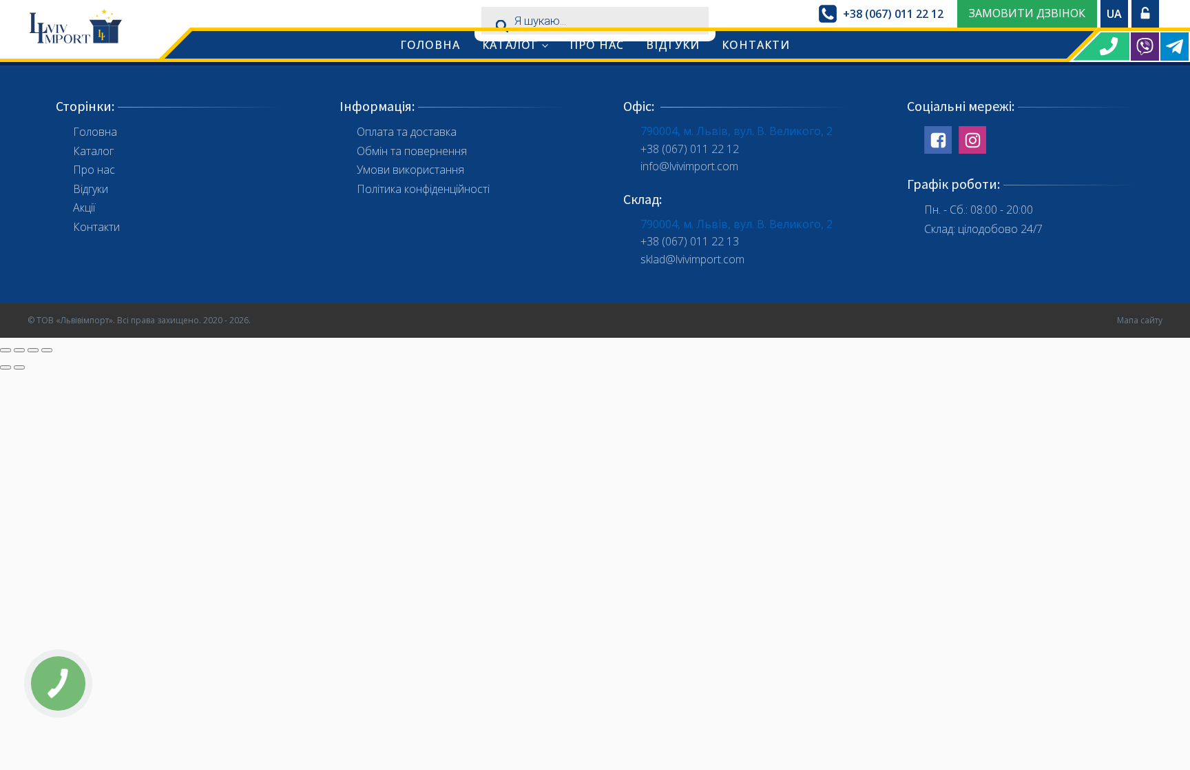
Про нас (597, 44)
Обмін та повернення (412, 151)
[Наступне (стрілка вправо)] (19, 367)
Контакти (756, 44)
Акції (84, 207)
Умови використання (410, 169)
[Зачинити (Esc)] (5, 350)
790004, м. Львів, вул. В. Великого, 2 (736, 131)
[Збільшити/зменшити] (46, 350)
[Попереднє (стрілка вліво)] (5, 367)
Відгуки (673, 44)
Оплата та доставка (407, 131)
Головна (430, 44)
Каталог (510, 44)
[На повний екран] (33, 350)
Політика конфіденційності (423, 188)
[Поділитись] (19, 350)
